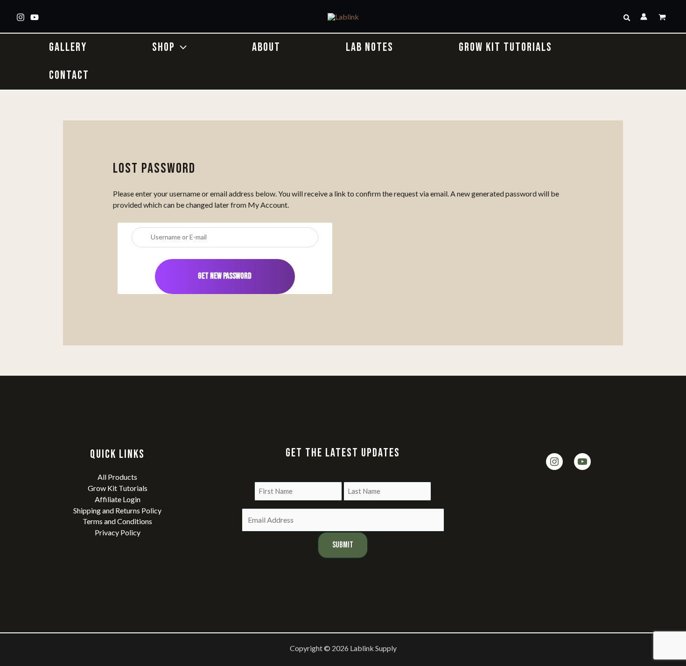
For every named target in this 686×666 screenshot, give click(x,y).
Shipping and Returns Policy (117, 510)
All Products (117, 476)
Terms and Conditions (117, 521)
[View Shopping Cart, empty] (663, 17)
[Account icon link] (643, 16)
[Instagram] (20, 17)
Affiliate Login (117, 499)
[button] (627, 18)
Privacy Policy (117, 532)
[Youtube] (34, 17)
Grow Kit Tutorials (117, 488)
